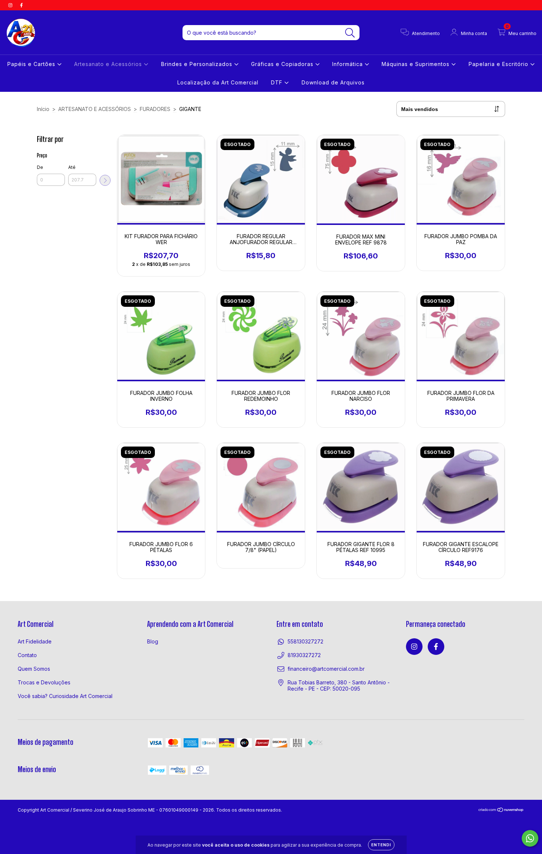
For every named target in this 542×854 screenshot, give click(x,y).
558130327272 (305, 641)
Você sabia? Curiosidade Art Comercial (65, 696)
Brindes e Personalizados (197, 64)
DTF (277, 82)
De (40, 167)
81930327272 (304, 655)
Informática (348, 64)
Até (72, 167)
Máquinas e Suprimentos (416, 64)
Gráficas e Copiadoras (283, 64)
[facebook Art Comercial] (21, 5)
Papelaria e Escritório (499, 64)
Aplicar (105, 180)
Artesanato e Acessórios (109, 64)
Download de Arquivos (333, 82)
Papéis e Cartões (32, 64)
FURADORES (155, 109)
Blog (152, 641)
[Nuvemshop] (501, 810)
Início (43, 109)
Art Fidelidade (35, 641)
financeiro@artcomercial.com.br (326, 669)
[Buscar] (350, 33)
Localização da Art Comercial (217, 82)
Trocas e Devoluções (44, 682)
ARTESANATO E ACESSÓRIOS (94, 109)
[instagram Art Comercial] (11, 5)
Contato (27, 655)
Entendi (381, 845)
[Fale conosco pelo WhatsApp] (530, 838)
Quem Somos (34, 669)
